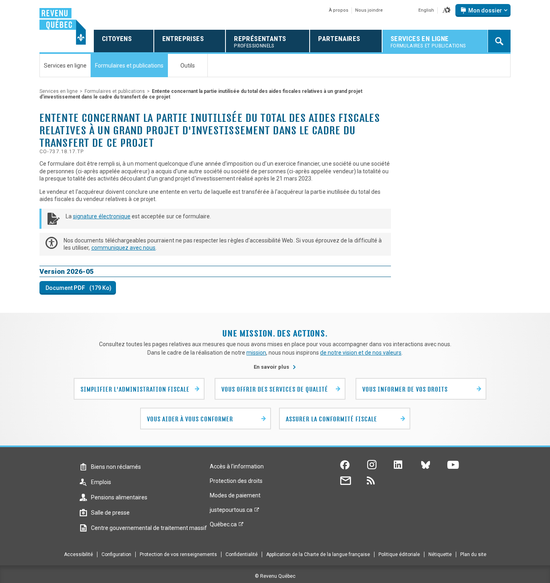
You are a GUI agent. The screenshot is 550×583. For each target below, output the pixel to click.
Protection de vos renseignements (178, 554)
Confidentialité (241, 554)
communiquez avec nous (123, 247)
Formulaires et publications (115, 91)
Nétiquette (440, 554)
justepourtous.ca (231, 512)
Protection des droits (236, 481)
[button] (446, 10)
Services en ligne (58, 91)
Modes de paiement (235, 495)
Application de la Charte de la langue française (318, 554)
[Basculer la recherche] (499, 41)
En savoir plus (275, 367)
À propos (338, 10)
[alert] (483, 10)
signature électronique (101, 216)
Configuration (116, 554)
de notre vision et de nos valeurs (360, 352)
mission (256, 352)
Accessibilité (78, 554)
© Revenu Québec (275, 576)
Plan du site (473, 554)
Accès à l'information (237, 466)
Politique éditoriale (399, 554)
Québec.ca (223, 526)
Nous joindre (369, 10)
